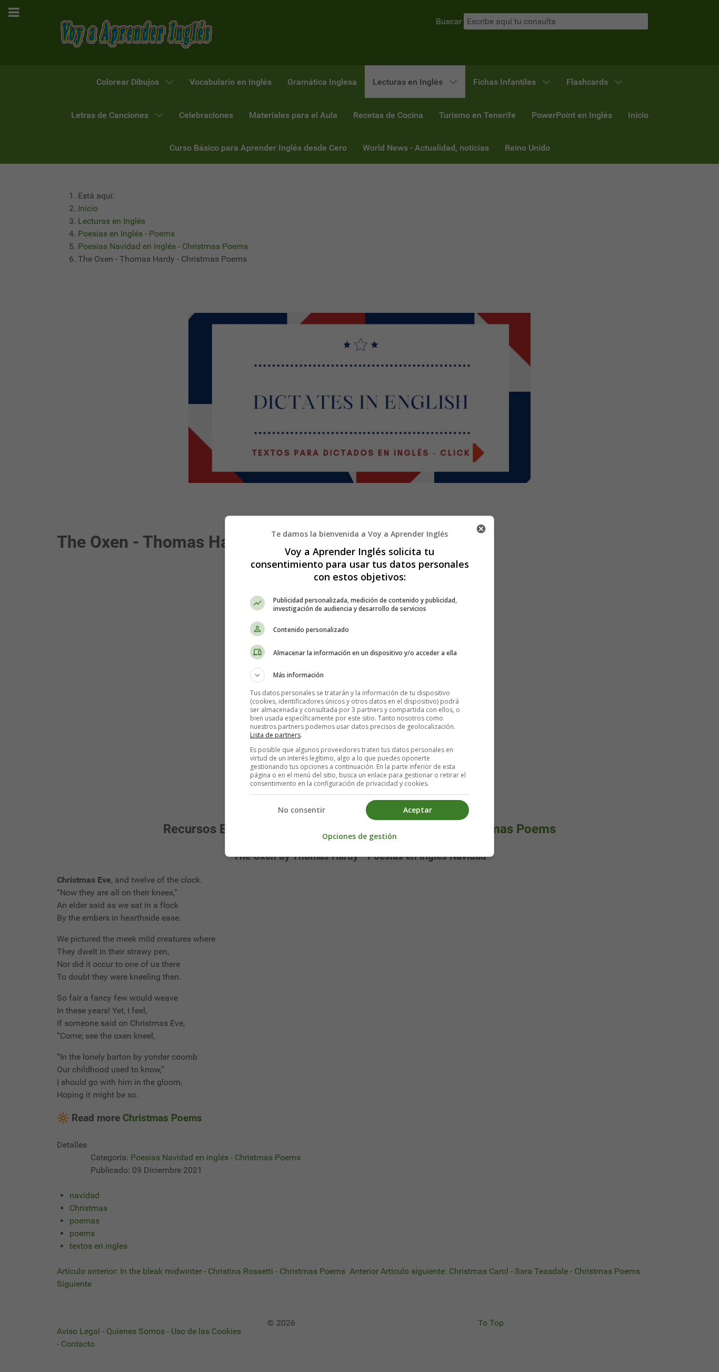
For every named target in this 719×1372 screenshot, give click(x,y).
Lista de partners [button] (275, 735)
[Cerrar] (481, 528)
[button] (359, 675)
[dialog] (359, 686)
